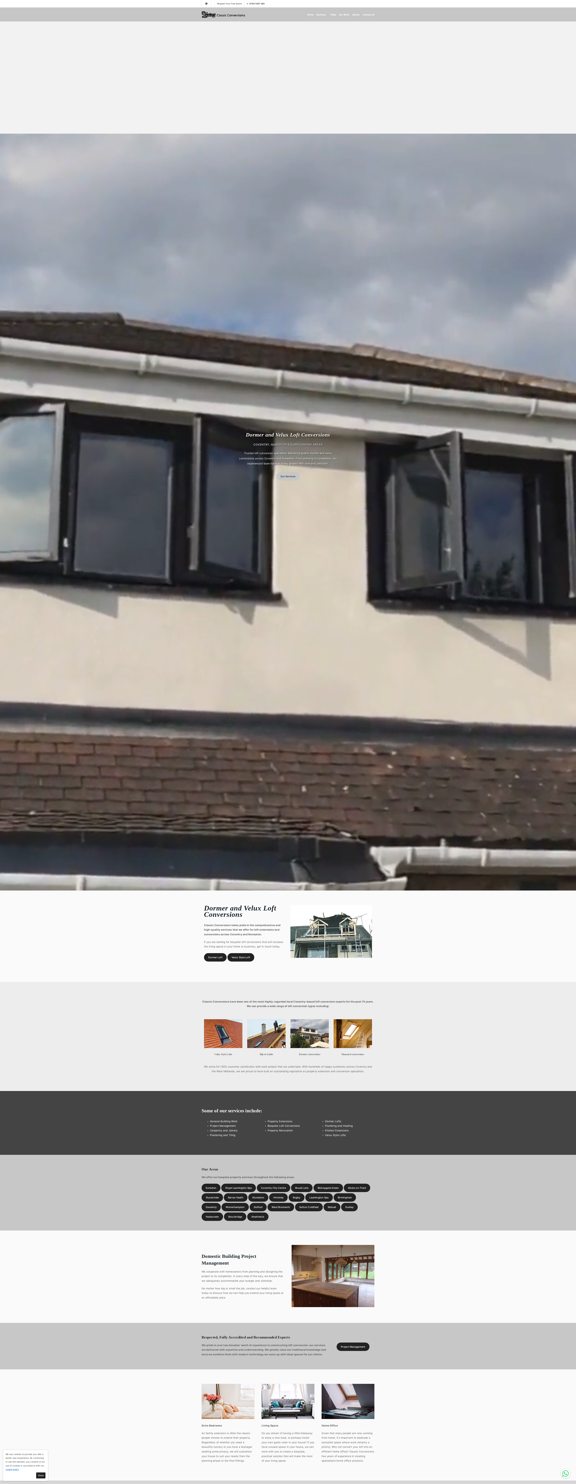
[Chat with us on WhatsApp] (565, 1473)
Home (310, 14)
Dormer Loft (215, 957)
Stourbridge (235, 1216)
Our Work (344, 14)
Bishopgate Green (328, 1187)
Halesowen (212, 1216)
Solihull (258, 1207)
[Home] (224, 14)
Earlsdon (211, 1187)
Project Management (353, 1346)
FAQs (333, 14)
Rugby (296, 1197)
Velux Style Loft (241, 957)
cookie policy (12, 1469)
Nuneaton (258, 1197)
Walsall (332, 1207)
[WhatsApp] (206, 3)
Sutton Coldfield (309, 1207)
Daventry (211, 1207)
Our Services (288, 476)
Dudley (349, 1207)
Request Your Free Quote (229, 3)
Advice (356, 14)
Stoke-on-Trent (357, 1187)
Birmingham (345, 1197)
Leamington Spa (319, 1197)
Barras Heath (235, 1197)
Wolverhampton (235, 1207)
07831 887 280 (257, 3)
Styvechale (212, 1197)
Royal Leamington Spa (238, 1187)
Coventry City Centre (273, 1187)
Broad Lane (302, 1187)
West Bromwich (281, 1207)
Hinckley (278, 1197)
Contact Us (369, 14)
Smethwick (257, 1216)
